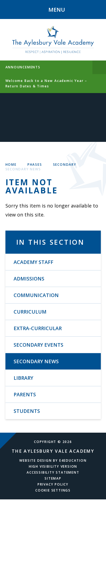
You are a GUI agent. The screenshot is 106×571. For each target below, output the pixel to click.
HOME (11, 164)
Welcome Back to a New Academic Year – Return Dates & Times (46, 83)
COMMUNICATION (36, 295)
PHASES (34, 164)
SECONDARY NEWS (23, 169)
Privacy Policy (53, 484)
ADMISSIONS (29, 278)
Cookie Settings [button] (53, 490)
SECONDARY (64, 164)
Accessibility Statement (53, 472)
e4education (73, 460)
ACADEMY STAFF (33, 262)
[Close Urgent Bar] (99, 67)
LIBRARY (23, 378)
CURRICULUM (30, 311)
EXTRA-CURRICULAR (38, 328)
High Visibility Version (53, 466)
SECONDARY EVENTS (38, 345)
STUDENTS (27, 411)
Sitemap (53, 478)
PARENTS (25, 394)
